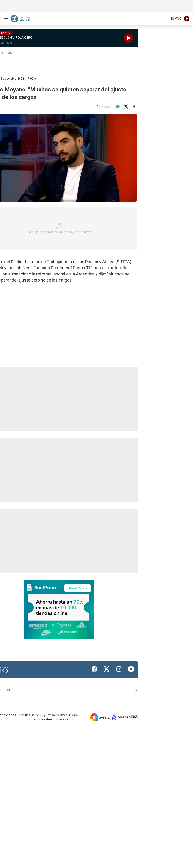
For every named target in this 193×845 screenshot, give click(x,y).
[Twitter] (126, 106)
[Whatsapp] (117, 106)
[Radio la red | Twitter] (107, 669)
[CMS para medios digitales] (125, 717)
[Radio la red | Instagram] (118, 669)
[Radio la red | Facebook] (94, 669)
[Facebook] (134, 106)
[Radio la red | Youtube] (131, 669)
